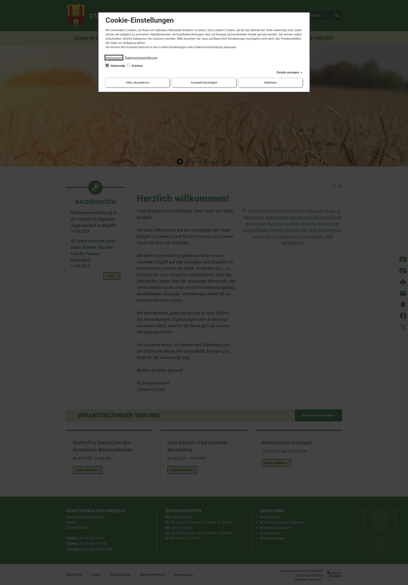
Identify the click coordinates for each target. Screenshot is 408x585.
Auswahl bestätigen (204, 82)
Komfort (137, 66)
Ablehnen (270, 82)
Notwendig (118, 66)
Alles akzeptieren (137, 82)
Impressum (114, 57)
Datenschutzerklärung (141, 57)
